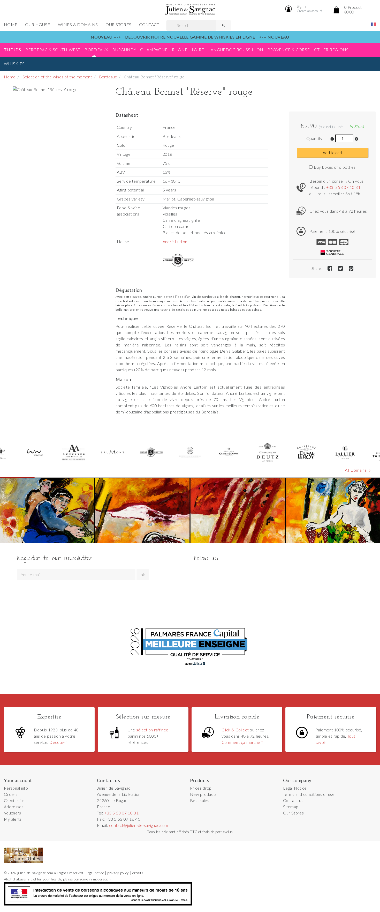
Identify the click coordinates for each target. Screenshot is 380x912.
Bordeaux (96, 49)
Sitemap (290, 806)
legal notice (95, 873)
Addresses (14, 806)
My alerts (13, 819)
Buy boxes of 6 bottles (334, 167)
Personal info (16, 787)
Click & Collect (235, 729)
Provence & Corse (289, 49)
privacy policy (118, 873)
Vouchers (12, 812)
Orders (10, 794)
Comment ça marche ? (242, 742)
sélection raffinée (152, 729)
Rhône (180, 49)
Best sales (199, 800)
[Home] (190, 9)
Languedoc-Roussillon (235, 49)
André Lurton (175, 241)
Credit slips (14, 800)
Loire (198, 49)
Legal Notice (295, 787)
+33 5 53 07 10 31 (343, 187)
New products (203, 794)
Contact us (293, 800)
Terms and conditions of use (309, 794)
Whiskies (14, 63)
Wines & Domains (78, 24)
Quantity (314, 138)
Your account (18, 780)
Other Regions (331, 49)
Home (10, 24)
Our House (37, 24)
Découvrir (58, 742)
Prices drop (200, 787)
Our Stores (118, 24)
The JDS (12, 49)
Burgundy (124, 49)
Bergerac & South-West (52, 49)
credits (137, 873)
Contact (149, 24)
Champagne (154, 49)
